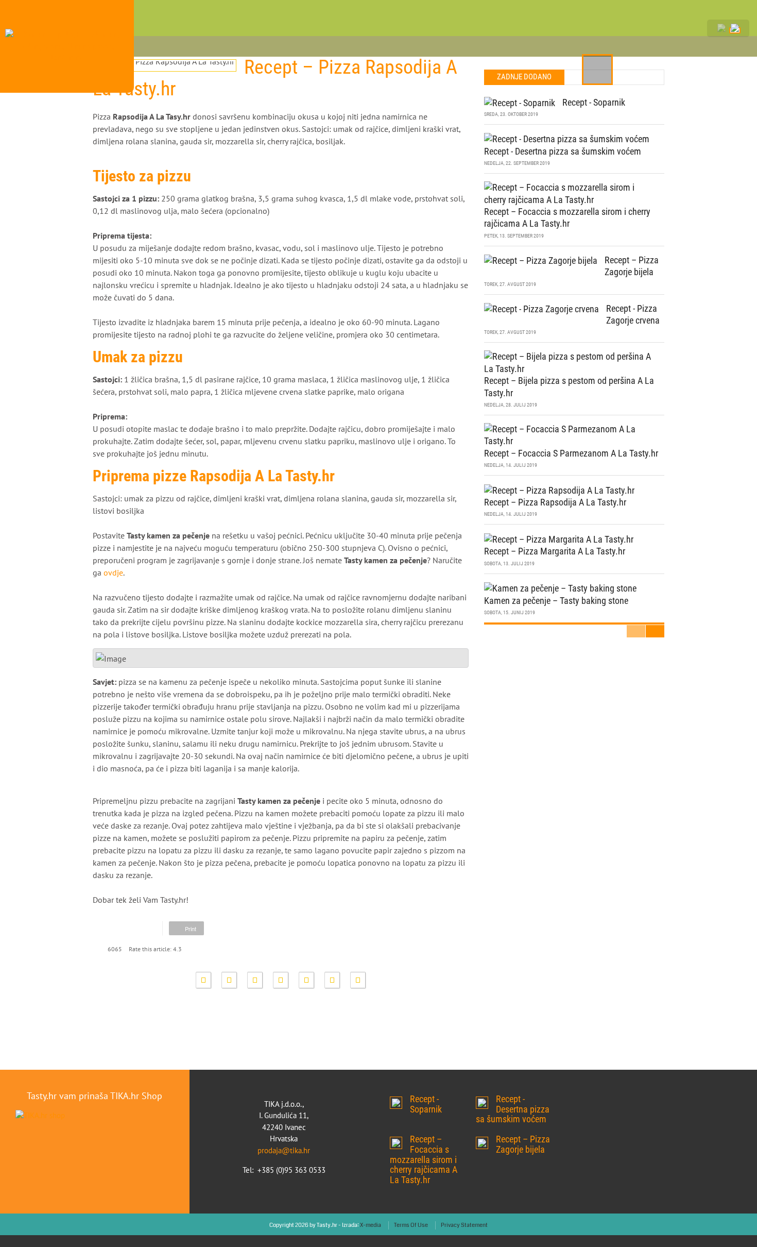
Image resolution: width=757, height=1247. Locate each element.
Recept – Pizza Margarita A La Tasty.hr (554, 530)
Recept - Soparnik (593, 81)
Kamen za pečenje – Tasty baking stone (556, 580)
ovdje (113, 552)
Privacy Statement (464, 1204)
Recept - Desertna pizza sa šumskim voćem (562, 130)
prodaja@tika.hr (283, 1130)
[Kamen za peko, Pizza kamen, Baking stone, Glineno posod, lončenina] (67, 20)
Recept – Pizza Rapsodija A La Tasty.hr (555, 481)
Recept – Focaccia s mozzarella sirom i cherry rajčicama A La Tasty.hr (396, 1122)
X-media (370, 1204)
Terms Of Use (411, 1204)
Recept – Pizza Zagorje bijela (482, 1122)
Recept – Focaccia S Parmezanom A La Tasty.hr (571, 432)
